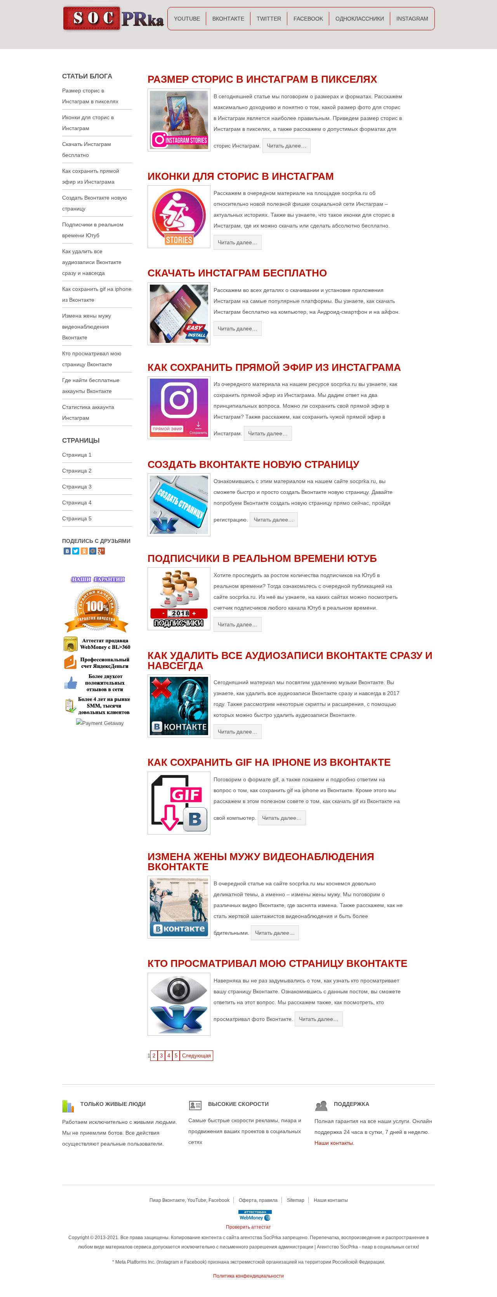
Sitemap (295, 1200)
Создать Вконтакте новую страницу (253, 464)
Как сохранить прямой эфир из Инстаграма (274, 367)
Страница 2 (77, 471)
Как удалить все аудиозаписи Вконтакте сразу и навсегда (290, 660)
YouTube (187, 19)
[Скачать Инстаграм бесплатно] (179, 343)
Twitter (269, 19)
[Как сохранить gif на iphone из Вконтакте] (179, 833)
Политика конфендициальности (248, 1276)
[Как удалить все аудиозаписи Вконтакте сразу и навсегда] (179, 736)
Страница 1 (77, 455)
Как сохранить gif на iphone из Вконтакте (269, 762)
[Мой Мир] (92, 551)
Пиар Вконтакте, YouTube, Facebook (189, 1200)
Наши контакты (334, 1143)
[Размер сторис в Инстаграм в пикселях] (179, 150)
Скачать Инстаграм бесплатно (237, 273)
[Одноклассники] (84, 551)
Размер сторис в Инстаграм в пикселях (262, 79)
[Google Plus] (101, 551)
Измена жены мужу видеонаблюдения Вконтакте (261, 862)
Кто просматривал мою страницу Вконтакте (277, 963)
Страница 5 (77, 518)
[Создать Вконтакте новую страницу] (179, 534)
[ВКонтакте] (67, 551)
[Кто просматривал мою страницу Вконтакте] (179, 1034)
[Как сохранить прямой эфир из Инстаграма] (179, 437)
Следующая (196, 1056)
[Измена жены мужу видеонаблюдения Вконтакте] (179, 937)
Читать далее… (286, 146)
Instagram (412, 19)
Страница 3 (77, 486)
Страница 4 (77, 502)
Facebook (308, 19)
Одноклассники (359, 19)
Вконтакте (228, 19)
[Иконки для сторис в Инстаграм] (179, 246)
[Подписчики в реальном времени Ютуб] (179, 628)
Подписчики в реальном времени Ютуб (262, 558)
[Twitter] (75, 551)
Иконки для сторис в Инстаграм (241, 176)
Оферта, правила (258, 1200)
